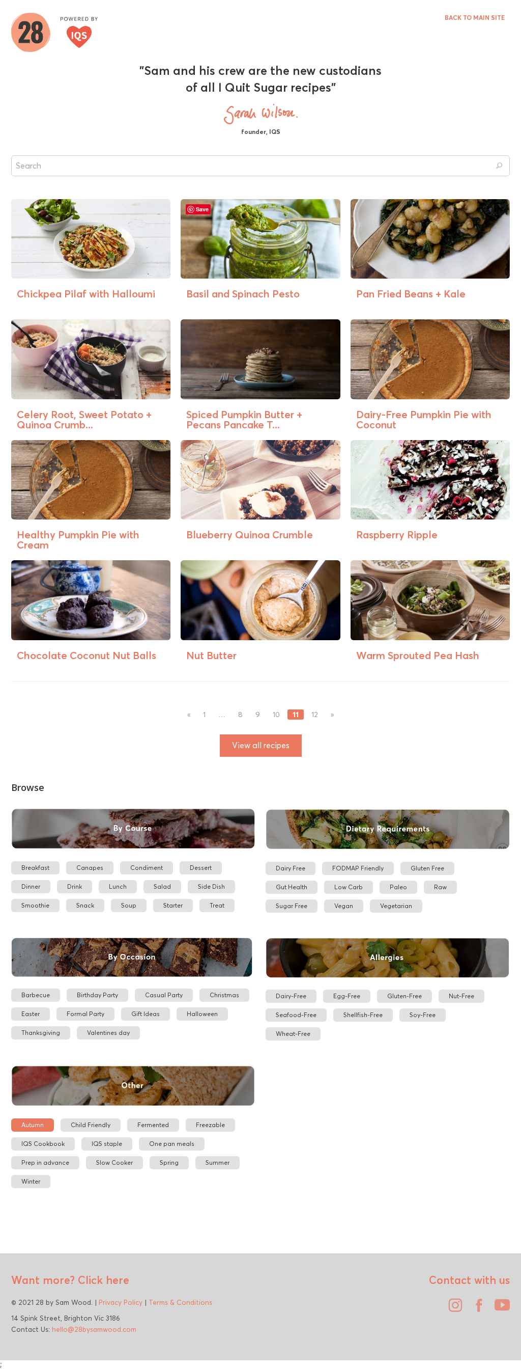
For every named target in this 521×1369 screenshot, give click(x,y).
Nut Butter (211, 655)
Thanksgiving (40, 1032)
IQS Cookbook (43, 1143)
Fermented (153, 1125)
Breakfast (35, 867)
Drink (74, 886)
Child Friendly (90, 1125)
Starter (173, 905)
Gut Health (291, 887)
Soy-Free (423, 1015)
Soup (128, 905)
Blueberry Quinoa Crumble (249, 534)
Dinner (30, 886)
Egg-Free (346, 996)
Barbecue (35, 995)
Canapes (89, 867)
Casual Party (164, 995)
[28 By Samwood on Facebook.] (476, 1309)
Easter (30, 1014)
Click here (102, 1279)
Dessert (201, 867)
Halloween (202, 1014)
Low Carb (348, 887)
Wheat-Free (293, 1033)
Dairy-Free (291, 996)
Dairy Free (290, 868)
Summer (217, 1162)
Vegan (343, 906)
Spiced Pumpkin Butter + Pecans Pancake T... (244, 419)
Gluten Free (427, 868)
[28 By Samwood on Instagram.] (453, 1309)
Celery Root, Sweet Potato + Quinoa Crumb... (84, 419)
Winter (30, 1181)
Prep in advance (45, 1162)
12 (314, 714)
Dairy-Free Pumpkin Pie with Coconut (423, 419)
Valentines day (108, 1032)
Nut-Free (461, 996)
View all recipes (261, 745)
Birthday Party (97, 995)
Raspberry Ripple (397, 534)
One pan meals (171, 1143)
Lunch (118, 886)
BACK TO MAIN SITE (475, 17)
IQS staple (107, 1143)
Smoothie (35, 905)
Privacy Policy (120, 1302)
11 (296, 714)
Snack (85, 905)
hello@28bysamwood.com (94, 1329)
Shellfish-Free (363, 1015)
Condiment (146, 867)
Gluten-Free (404, 996)
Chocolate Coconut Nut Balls (86, 655)
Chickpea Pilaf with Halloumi (86, 293)
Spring (169, 1162)
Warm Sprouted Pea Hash (417, 655)
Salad (162, 886)
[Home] (54, 31)
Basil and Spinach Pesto (243, 293)
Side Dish (211, 886)
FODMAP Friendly (358, 868)
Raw (440, 887)
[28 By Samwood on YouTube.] (499, 1309)
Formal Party (85, 1014)
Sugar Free (291, 906)
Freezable (210, 1125)
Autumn (32, 1125)
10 (276, 714)
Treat (217, 905)
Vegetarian (396, 906)
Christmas (224, 995)
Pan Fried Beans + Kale (411, 293)
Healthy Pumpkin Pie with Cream (78, 539)
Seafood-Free (296, 1015)
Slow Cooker (114, 1162)
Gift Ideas (145, 1014)
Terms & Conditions (180, 1302)
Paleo (398, 887)
